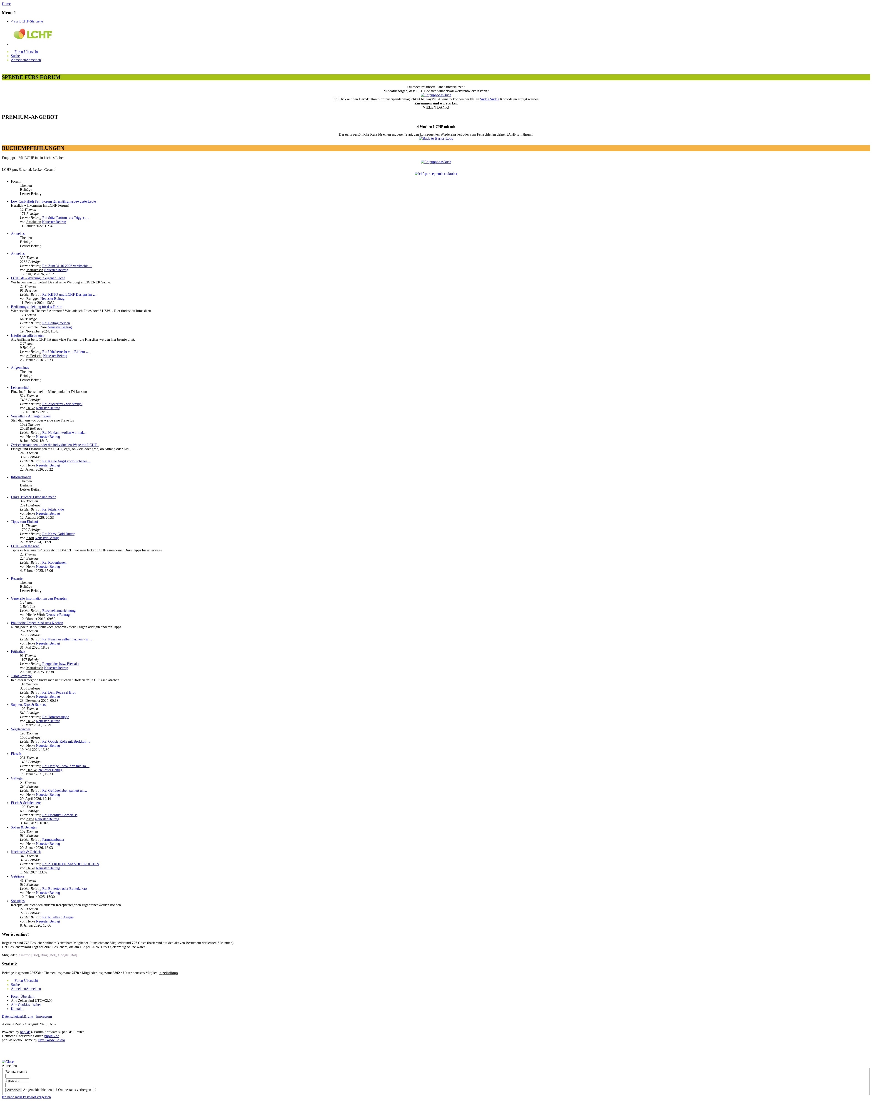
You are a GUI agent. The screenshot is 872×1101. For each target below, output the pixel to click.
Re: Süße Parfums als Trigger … (65, 218)
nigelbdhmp (168, 973)
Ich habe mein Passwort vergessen (26, 1097)
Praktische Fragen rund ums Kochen (37, 623)
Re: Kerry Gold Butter (58, 534)
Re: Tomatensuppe (55, 717)
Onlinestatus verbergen (75, 1090)
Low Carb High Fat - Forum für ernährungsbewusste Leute (53, 201)
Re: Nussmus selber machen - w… (67, 639)
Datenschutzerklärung (17, 1016)
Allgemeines (20, 367)
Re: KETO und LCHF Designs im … (69, 294)
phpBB (25, 1032)
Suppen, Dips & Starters (28, 705)
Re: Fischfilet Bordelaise (59, 815)
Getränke (17, 876)
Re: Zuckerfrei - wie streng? (62, 404)
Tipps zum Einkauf (24, 521)
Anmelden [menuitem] (18, 60)
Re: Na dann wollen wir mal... (64, 432)
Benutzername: (16, 1072)
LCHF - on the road (25, 546)
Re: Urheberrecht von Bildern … (65, 352)
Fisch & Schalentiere (26, 803)
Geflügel (17, 778)
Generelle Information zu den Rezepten (39, 598)
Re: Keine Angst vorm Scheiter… (66, 461)
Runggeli (33, 298)
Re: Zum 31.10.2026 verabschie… (67, 266)
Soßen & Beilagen (24, 827)
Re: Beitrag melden (56, 323)
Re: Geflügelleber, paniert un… (64, 790)
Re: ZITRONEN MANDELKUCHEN (70, 864)
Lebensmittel (20, 387)
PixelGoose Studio (51, 1040)
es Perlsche (34, 356)
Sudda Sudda (489, 99)
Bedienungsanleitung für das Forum (36, 307)
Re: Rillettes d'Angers (58, 917)
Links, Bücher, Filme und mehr (33, 497)
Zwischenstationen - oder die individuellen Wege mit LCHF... (55, 445)
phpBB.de (51, 1036)
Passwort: (12, 1080)
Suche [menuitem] (15, 56)
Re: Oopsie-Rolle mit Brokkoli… (66, 741)
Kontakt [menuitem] (16, 1009)
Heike (30, 408)
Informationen (21, 477)
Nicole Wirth (35, 615)
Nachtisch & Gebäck (26, 852)
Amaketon (33, 222)
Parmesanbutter (53, 839)
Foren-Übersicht (22, 996)
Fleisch (16, 754)
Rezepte (16, 578)
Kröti (30, 538)
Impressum (44, 1016)
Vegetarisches (20, 729)
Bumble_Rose (36, 327)
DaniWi (31, 770)
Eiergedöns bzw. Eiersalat (60, 664)
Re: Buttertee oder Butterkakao (64, 888)
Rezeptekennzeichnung (59, 610)
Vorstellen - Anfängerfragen (31, 416)
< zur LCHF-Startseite (27, 21)
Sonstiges (18, 901)
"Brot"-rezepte (21, 676)
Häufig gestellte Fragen (27, 335)
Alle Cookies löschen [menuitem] (26, 1005)
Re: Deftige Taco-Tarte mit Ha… (65, 766)
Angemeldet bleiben (38, 1090)
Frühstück (18, 651)
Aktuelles (18, 234)
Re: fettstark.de (53, 509)
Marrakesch (34, 270)
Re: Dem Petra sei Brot (58, 692)
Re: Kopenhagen (54, 562)
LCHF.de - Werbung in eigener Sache (38, 278)
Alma (30, 819)
